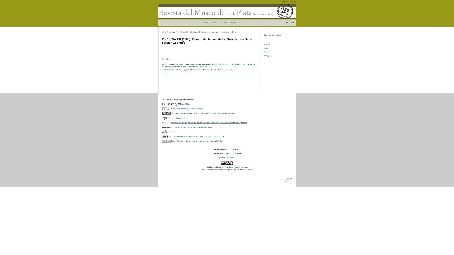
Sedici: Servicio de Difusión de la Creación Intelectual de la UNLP (197, 141)
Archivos (215, 22)
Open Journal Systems (272, 35)
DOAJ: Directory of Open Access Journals (187, 108)
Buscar (291, 22)
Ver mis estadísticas (227, 157)
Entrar (293, 2)
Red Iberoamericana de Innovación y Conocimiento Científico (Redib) (196, 136)
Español (267, 52)
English (267, 48)
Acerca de (235, 22)
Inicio (164, 32)
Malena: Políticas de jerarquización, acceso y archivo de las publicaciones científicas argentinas (209, 123)
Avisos (224, 22)
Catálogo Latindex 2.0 (176, 118)
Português (268, 55)
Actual (205, 22)
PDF (166, 74)
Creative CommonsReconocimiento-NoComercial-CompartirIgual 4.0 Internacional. (227, 168)
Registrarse (284, 2)
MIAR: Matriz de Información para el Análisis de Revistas (191, 127)
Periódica (172, 131)
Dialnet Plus (185, 104)
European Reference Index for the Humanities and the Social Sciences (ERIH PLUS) (204, 113)
